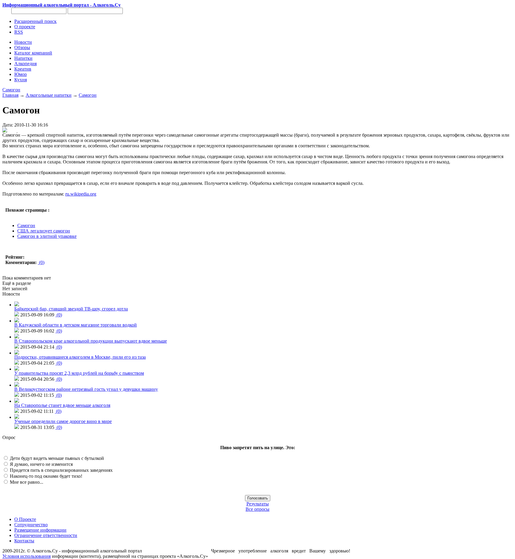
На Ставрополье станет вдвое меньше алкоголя (62, 405)
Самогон (11, 89)
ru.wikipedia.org (80, 193)
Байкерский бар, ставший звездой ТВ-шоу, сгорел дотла (71, 308)
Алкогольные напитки (49, 95)
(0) (41, 262)
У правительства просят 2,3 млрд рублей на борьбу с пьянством (79, 373)
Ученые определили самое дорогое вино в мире (63, 421)
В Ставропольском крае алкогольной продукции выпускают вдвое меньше (90, 340)
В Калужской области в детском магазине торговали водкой (75, 324)
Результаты (257, 503)
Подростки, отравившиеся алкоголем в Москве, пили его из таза (80, 357)
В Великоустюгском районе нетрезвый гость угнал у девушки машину (86, 389)
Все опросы (257, 509)
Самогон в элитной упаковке (47, 236)
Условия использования (26, 556)
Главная (10, 95)
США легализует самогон (43, 230)
